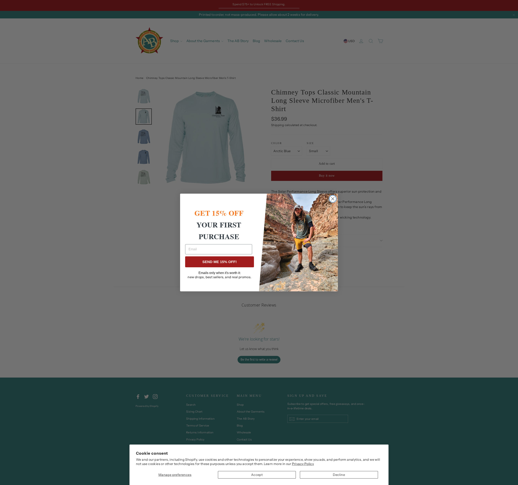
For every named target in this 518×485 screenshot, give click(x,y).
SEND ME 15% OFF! (219, 262)
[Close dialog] (332, 198)
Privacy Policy (303, 464)
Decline (339, 475)
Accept (257, 475)
